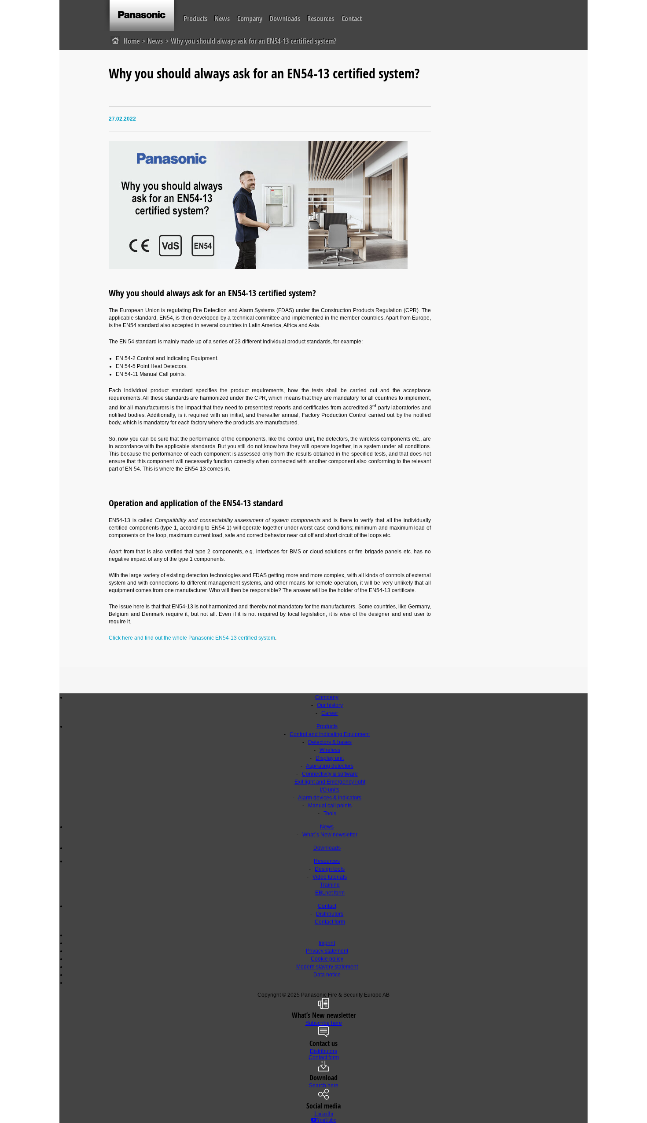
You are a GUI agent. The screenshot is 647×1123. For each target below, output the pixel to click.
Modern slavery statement (327, 967)
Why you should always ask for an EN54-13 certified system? (253, 41)
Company (249, 18)
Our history (330, 705)
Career (329, 713)
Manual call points (330, 806)
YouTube (326, 1120)
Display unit (330, 758)
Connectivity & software (330, 774)
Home (132, 41)
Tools (330, 813)
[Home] (141, 16)
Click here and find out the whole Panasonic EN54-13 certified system (192, 638)
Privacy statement (327, 951)
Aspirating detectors (329, 766)
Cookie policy (327, 959)
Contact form (330, 922)
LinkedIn (323, 1113)
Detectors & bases (330, 742)
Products (195, 18)
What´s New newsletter (329, 835)
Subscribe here (323, 1023)
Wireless (330, 750)
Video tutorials (329, 877)
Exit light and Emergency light (329, 782)
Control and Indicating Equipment (330, 734)
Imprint (327, 943)
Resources (320, 18)
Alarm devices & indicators (329, 798)
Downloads (284, 18)
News (222, 18)
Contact (352, 18)
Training (330, 885)
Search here (323, 1085)
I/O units (329, 790)
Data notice (327, 975)
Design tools (330, 869)
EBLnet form (330, 893)
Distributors (329, 914)
